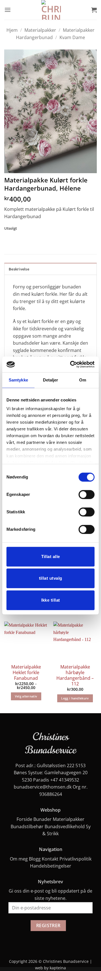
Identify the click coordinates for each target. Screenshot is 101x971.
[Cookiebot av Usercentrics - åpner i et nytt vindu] (71, 364)
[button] (7, 10)
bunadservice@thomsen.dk (43, 787)
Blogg (35, 859)
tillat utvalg (50, 578)
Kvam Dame (72, 37)
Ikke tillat (50, 600)
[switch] (87, 494)
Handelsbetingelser (50, 866)
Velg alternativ (26, 696)
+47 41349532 (64, 780)
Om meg (19, 859)
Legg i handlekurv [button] (75, 698)
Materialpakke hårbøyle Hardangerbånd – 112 (75, 675)
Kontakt (50, 859)
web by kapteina (50, 967)
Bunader (42, 819)
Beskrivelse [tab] (19, 269)
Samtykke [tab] (18, 380)
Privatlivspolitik (75, 859)
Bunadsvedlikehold (65, 826)
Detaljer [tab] (50, 380)
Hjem (12, 30)
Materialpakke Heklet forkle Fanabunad (26, 672)
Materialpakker (40, 30)
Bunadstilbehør (27, 826)
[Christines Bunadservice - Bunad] (51, 10)
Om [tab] (82, 380)
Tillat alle (50, 556)
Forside (24, 819)
